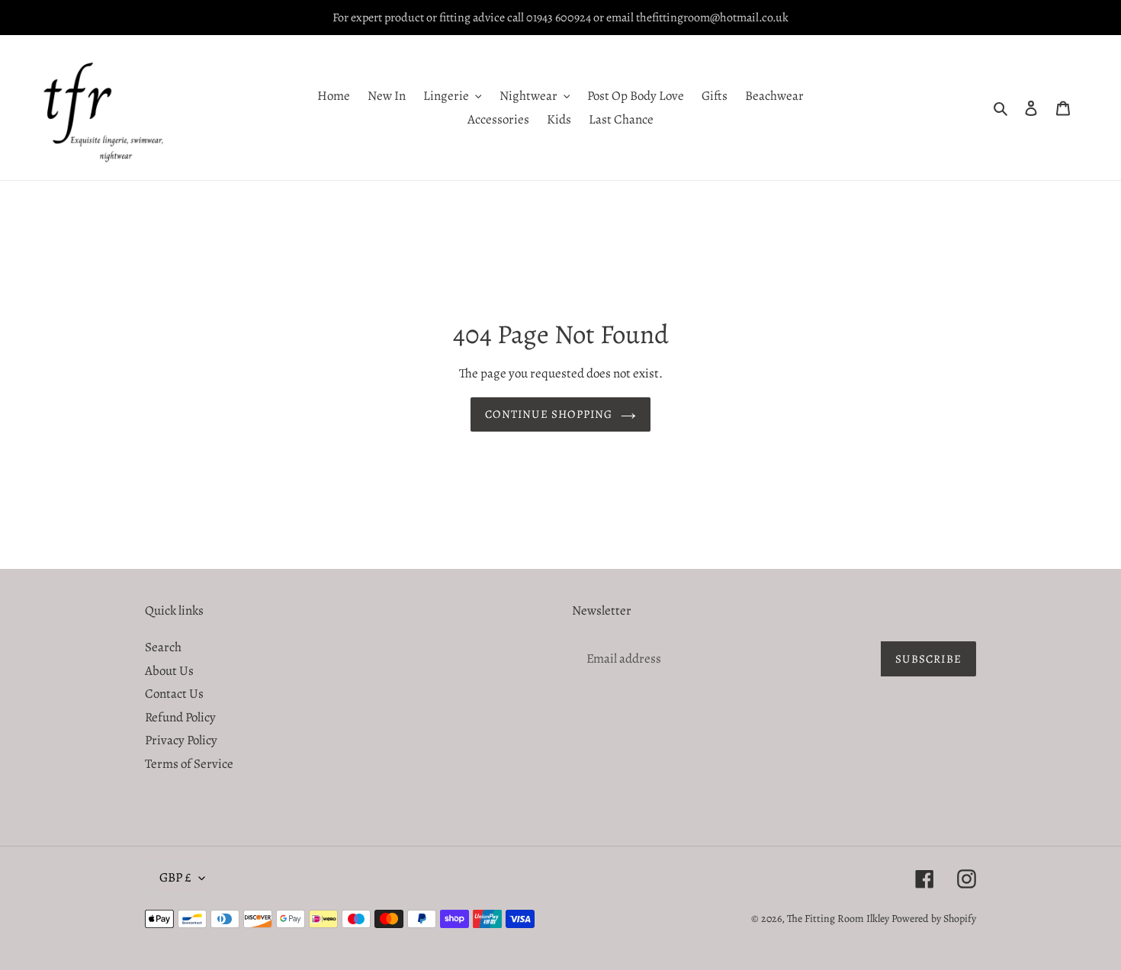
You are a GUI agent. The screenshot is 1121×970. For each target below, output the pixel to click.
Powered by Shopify (933, 918)
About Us (169, 670)
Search (163, 647)
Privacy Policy (181, 740)
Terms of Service (189, 763)
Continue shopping (548, 414)
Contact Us (174, 693)
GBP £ (175, 877)
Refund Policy (180, 717)
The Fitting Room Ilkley (839, 918)
